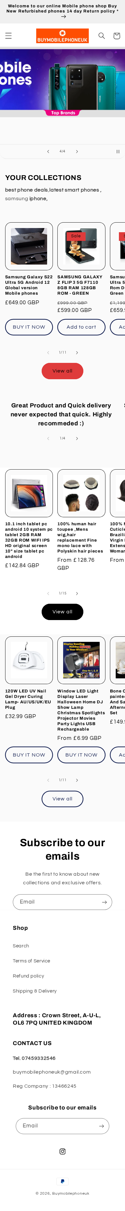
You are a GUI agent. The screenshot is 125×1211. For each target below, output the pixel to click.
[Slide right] (77, 353)
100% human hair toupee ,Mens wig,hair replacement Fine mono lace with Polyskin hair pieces (80, 537)
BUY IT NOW (29, 327)
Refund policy (28, 976)
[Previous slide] (48, 151)
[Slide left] (48, 353)
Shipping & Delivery (35, 991)
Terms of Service (31, 961)
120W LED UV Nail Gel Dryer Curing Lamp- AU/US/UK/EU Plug (28, 699)
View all (62, 370)
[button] (8, 36)
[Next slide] (77, 151)
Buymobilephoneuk (70, 1193)
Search (21, 946)
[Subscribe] (104, 902)
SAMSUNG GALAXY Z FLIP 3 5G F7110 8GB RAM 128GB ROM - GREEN (79, 285)
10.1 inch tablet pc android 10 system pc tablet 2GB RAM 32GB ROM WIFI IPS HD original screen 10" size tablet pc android (29, 540)
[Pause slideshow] (118, 151)
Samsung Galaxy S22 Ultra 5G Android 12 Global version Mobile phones (29, 285)
